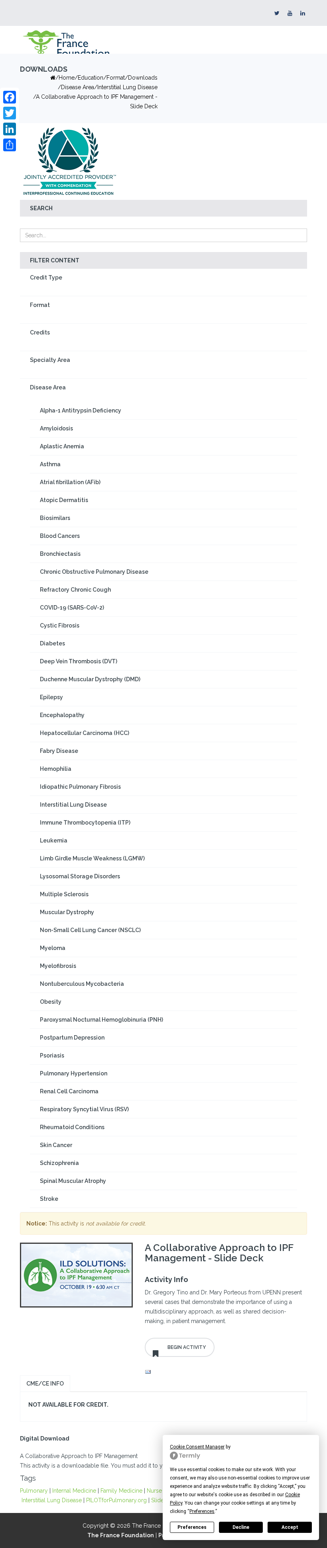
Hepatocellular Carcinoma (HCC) (84, 733)
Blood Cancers (60, 536)
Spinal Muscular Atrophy (73, 1181)
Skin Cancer (56, 1145)
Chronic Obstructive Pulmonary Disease (94, 572)
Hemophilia (55, 769)
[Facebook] (10, 97)
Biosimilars (55, 518)
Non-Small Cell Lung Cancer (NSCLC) (90, 930)
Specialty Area (50, 360)
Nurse (154, 1490)
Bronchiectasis (60, 554)
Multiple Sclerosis (64, 894)
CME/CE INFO (45, 1383)
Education (90, 77)
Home (67, 77)
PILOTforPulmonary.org (116, 1500)
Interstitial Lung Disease (127, 87)
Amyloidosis (56, 428)
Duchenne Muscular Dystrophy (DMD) (90, 679)
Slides (159, 1500)
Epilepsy (51, 697)
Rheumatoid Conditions (72, 1127)
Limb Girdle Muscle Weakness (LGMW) (92, 858)
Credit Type (46, 277)
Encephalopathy (62, 715)
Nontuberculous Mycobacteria (82, 984)
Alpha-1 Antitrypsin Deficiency (80, 410)
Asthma (50, 464)
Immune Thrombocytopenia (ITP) (85, 822)
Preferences (192, 1527)
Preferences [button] (202, 1511)
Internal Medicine (74, 1490)
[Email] (224, 1372)
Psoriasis (52, 1055)
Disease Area (77, 87)
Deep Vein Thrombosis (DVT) (78, 661)
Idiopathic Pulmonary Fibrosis (80, 787)
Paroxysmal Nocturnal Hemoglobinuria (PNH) (101, 1019)
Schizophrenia (59, 1163)
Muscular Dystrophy (67, 912)
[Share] (10, 145)
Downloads (143, 77)
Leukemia (53, 840)
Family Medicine (121, 1490)
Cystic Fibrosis (59, 625)
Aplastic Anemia (62, 446)
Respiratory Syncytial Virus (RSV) (84, 1109)
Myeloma (52, 948)
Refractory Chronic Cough (75, 589)
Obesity (50, 1002)
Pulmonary (34, 1490)
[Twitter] (10, 113)
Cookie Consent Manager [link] (197, 1447)
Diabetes (52, 643)
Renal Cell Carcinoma (69, 1091)
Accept (290, 1527)
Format (40, 305)
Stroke (49, 1199)
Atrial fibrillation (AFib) (70, 482)
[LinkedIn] (10, 129)
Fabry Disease (59, 751)
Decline (240, 1527)
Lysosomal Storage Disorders (80, 876)
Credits (40, 332)
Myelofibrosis (58, 966)
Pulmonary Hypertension (73, 1073)
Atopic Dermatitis (64, 500)
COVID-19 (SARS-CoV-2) (72, 607)
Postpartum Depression (72, 1037)
